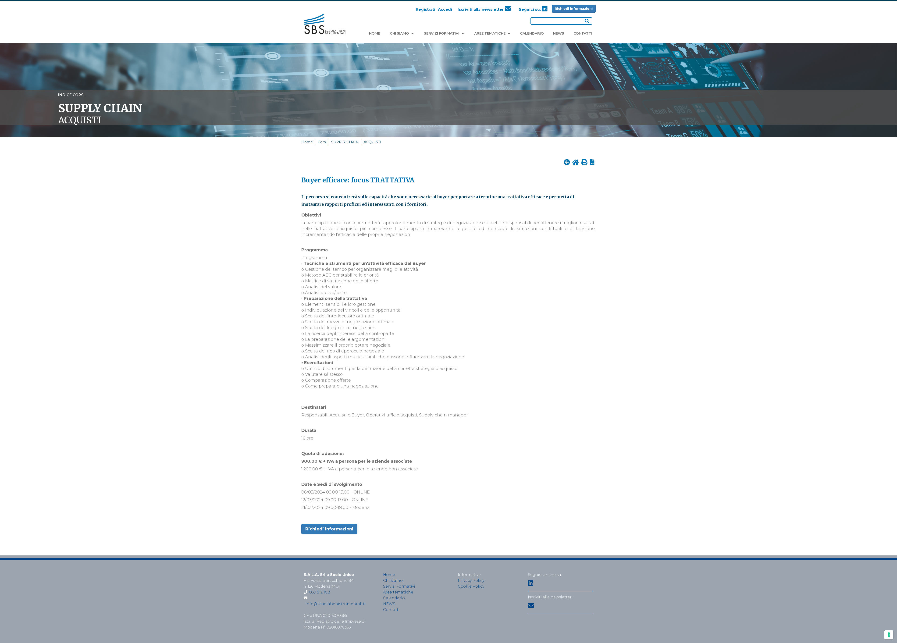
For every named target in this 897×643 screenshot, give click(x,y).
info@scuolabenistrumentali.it (336, 604)
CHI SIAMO (400, 33)
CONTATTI (582, 33)
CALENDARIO (532, 33)
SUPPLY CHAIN (345, 142)
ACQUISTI (372, 142)
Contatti (391, 609)
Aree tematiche (398, 592)
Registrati (425, 9)
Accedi (445, 9)
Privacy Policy (471, 580)
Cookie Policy (471, 586)
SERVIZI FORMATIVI (442, 33)
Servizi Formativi (399, 586)
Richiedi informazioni (574, 9)
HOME (374, 33)
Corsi (322, 142)
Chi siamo (393, 580)
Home (307, 142)
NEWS (558, 33)
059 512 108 (319, 592)
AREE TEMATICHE (490, 33)
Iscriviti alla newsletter (481, 9)
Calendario (394, 598)
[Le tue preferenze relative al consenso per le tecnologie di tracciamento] (888, 634)
